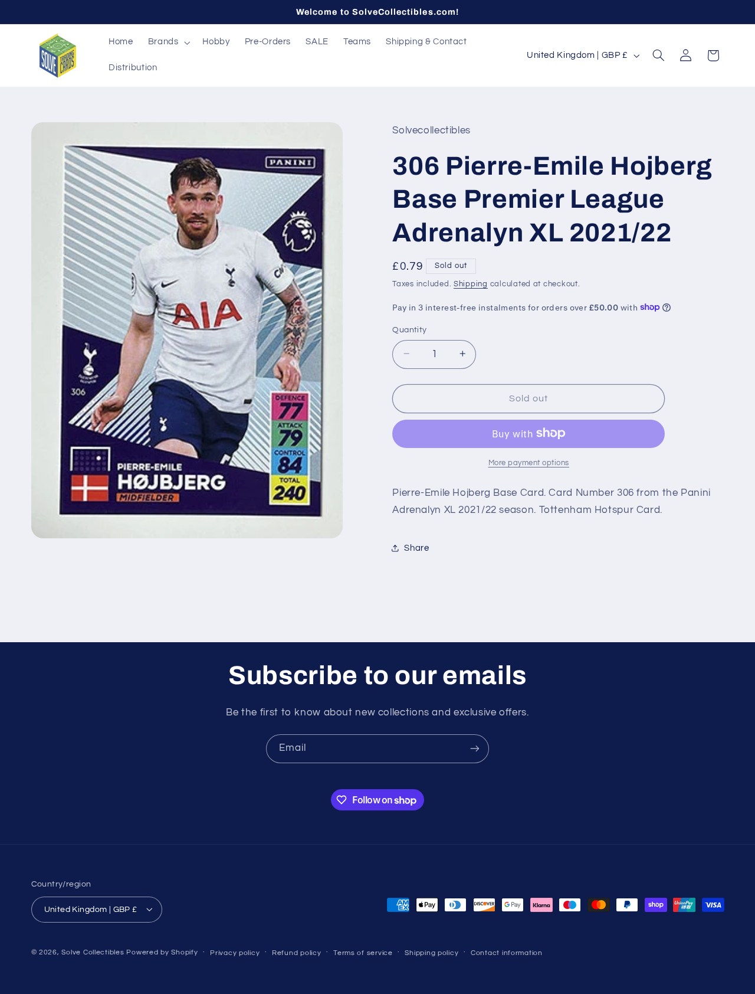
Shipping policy (431, 952)
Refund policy (296, 952)
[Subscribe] (474, 748)
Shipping (471, 284)
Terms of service (363, 952)
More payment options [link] (529, 462)
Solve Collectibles (92, 952)
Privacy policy (235, 952)
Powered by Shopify (162, 952)
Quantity (409, 329)
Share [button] (416, 548)
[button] (167, 42)
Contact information (507, 952)
